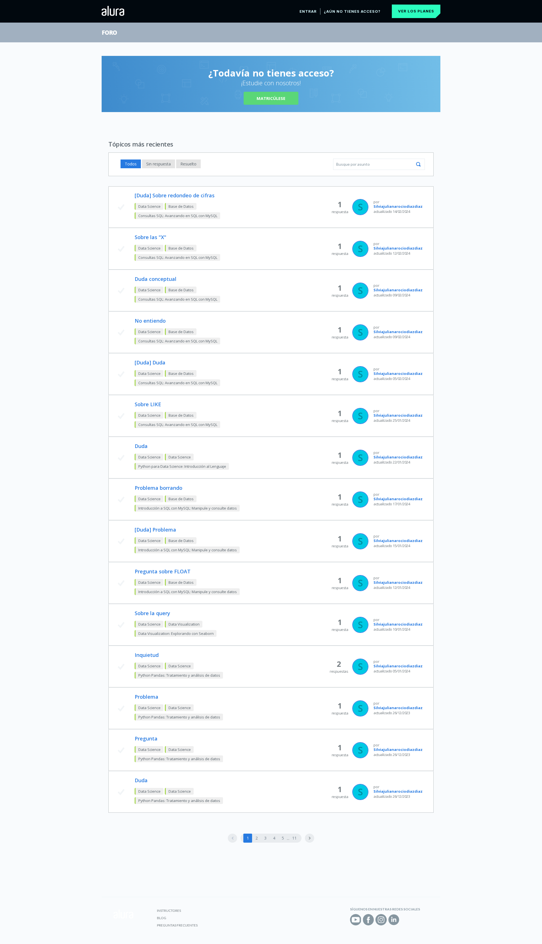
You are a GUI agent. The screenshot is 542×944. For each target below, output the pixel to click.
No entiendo (150, 320)
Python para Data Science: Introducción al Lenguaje (182, 466)
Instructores (169, 910)
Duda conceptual (155, 279)
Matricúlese (271, 98)
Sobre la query (152, 613)
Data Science (149, 206)
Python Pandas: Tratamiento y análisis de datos (179, 675)
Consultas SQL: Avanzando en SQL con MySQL (177, 215)
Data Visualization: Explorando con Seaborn (176, 633)
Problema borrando (158, 487)
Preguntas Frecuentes (177, 925)
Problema (146, 696)
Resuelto (188, 164)
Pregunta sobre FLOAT (163, 571)
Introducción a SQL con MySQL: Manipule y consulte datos (187, 508)
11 (294, 838)
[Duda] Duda (150, 362)
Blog (161, 918)
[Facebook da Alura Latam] (368, 919)
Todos (131, 164)
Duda (141, 446)
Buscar (418, 164)
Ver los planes (416, 11)
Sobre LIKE (148, 404)
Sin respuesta (158, 164)
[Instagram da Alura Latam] (381, 919)
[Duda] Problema (155, 529)
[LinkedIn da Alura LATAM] (393, 919)
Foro (109, 32)
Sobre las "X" (150, 237)
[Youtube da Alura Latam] (355, 919)
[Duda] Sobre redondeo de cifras (175, 195)
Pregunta (146, 738)
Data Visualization (184, 624)
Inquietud (147, 655)
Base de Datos (181, 206)
